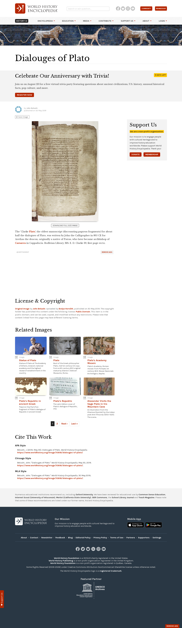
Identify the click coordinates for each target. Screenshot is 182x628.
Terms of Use (116, 537)
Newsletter (46, 537)
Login (162, 21)
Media (86, 21)
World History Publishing (61, 560)
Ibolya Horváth (66, 308)
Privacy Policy (100, 537)
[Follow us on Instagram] (98, 550)
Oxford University (84, 494)
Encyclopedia (45, 21)
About (146, 21)
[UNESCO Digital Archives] (91, 590)
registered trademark (111, 571)
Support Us (127, 21)
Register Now (24, 95)
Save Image (22, 117)
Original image (22, 308)
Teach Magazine (146, 497)
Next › (64, 423)
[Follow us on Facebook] (78, 550)
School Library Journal (123, 497)
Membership (151, 154)
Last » (74, 423)
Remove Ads (107, 252)
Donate (136, 154)
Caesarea (20, 243)
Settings (157, 537)
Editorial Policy (83, 537)
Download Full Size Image (65, 225)
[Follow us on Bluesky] (88, 550)
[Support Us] (2, 599)
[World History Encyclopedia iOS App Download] (135, 525)
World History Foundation (66, 558)
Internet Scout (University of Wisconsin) (35, 497)
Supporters (143, 537)
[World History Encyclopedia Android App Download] (153, 525)
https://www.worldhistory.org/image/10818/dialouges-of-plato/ (50, 452)
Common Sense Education (152, 494)
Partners (130, 537)
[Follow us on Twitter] (83, 550)
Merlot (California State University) (73, 497)
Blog (70, 537)
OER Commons (99, 497)
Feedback (60, 537)
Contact (34, 537)
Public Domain (83, 311)
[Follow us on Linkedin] (93, 550)
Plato (32, 231)
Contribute (105, 21)
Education (68, 21)
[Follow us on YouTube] (104, 550)
